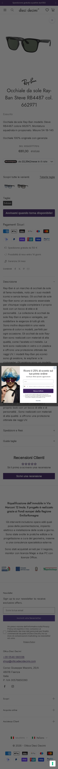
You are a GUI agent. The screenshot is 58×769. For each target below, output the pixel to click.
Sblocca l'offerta (38, 391)
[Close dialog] (55, 368)
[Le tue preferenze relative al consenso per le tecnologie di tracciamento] (53, 764)
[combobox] (25, 386)
